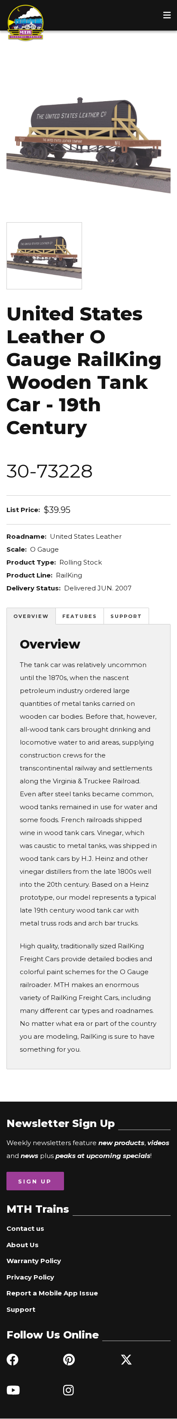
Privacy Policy (30, 1277)
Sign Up (35, 1181)
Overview (31, 616)
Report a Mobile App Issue (52, 1293)
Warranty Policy (33, 1261)
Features (79, 616)
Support (126, 616)
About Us (22, 1245)
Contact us (25, 1228)
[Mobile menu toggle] (167, 15)
